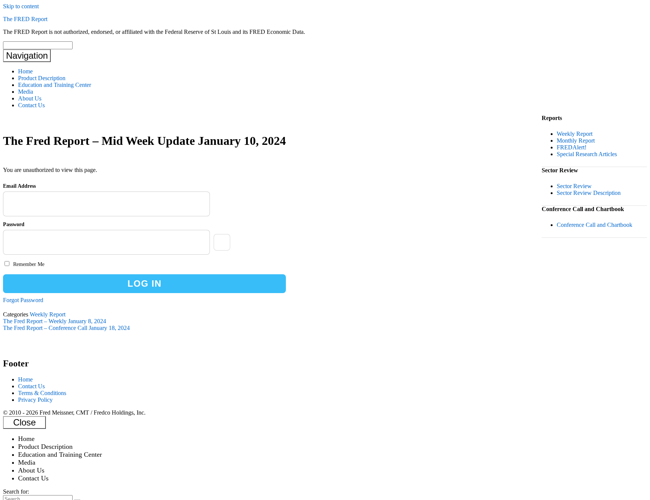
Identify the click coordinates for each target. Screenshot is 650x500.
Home (25, 71)
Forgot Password (23, 300)
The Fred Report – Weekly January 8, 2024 (54, 321)
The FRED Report (25, 19)
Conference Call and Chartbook (594, 225)
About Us (29, 98)
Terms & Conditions (42, 393)
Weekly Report (47, 314)
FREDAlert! (571, 147)
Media (25, 91)
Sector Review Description (589, 193)
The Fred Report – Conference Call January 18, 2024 (66, 328)
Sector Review (574, 186)
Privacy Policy (35, 400)
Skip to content (21, 6)
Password (13, 224)
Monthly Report (576, 140)
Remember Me (28, 264)
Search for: (16, 491)
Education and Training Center (54, 85)
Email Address (19, 186)
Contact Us (31, 105)
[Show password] (222, 242)
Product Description (41, 78)
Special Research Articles (587, 154)
